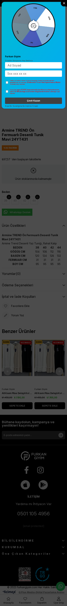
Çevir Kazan (33, 100)
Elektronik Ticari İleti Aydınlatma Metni (43, 82)
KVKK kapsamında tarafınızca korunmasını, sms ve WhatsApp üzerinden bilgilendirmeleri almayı (35, 91)
